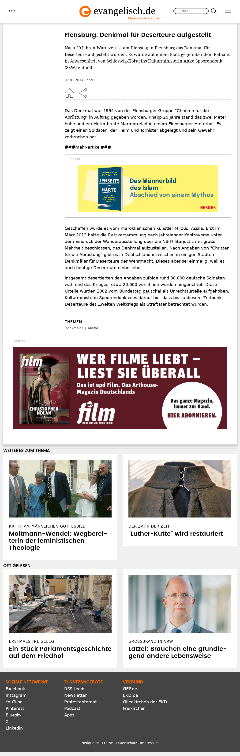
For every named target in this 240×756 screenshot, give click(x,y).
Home (69, 93)
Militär (93, 328)
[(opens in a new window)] (148, 188)
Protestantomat (80, 701)
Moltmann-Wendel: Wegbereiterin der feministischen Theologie (58, 541)
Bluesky (14, 714)
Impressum (149, 743)
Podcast (72, 708)
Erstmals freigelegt (32, 641)
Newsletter (75, 695)
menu (12, 11)
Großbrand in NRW (150, 641)
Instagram (16, 695)
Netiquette (90, 743)
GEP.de (130, 688)
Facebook (15, 688)
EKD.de (130, 695)
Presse (107, 743)
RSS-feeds (74, 688)
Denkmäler (74, 328)
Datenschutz (126, 743)
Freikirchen (134, 708)
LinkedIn (14, 728)
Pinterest (15, 708)
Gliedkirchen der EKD (145, 701)
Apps (69, 714)
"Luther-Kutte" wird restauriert (175, 534)
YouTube (14, 701)
